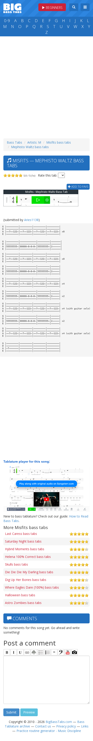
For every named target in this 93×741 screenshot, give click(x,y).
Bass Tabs (14, 142)
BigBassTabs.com (59, 722)
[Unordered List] (47, 652)
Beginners (54, 7)
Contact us (43, 726)
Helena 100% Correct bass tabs (28, 557)
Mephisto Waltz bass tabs (30, 147)
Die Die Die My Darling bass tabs (29, 572)
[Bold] (7, 652)
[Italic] (13, 652)
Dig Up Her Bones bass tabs (25, 580)
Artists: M (34, 142)
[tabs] (61, 652)
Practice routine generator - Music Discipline (48, 731)
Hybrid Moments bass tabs (24, 549)
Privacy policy (66, 726)
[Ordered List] (40, 652)
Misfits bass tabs (58, 142)
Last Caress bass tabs (21, 533)
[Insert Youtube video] (68, 652)
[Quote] (54, 652)
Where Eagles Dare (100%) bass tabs (32, 587)
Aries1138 (31, 220)
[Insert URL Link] (27, 652)
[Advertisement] (46, 86)
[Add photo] (74, 652)
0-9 (7, 20)
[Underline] (20, 652)
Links (84, 726)
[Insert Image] (34, 652)
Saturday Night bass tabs (23, 541)
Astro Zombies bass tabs (23, 603)
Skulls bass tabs (16, 564)
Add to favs (79, 187)
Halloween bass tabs (20, 595)
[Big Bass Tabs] (12, 8)
